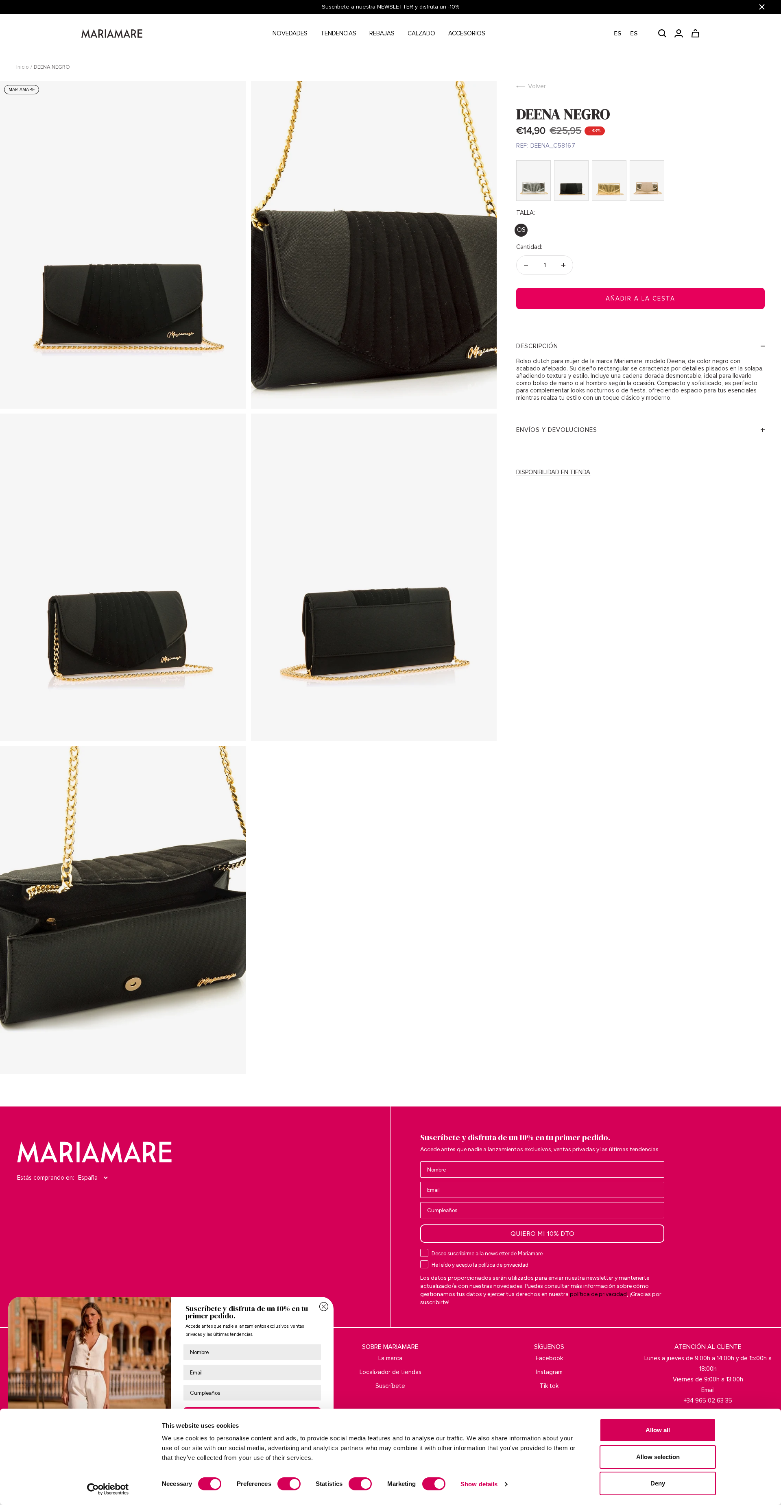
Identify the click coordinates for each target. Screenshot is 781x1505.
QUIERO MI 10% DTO (542, 1233)
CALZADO (421, 33)
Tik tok (549, 1386)
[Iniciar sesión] (678, 33)
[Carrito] (695, 33)
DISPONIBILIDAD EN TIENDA (553, 472)
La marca (390, 1358)
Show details (478, 1484)
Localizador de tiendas (390, 1372)
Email (708, 1390)
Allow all (658, 1430)
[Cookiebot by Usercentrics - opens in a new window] (108, 1489)
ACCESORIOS (466, 33)
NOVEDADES (290, 33)
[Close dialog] (323, 1306)
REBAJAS (382, 33)
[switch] (289, 1483)
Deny (657, 1483)
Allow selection (658, 1456)
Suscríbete (390, 1386)
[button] (630, 33)
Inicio (22, 67)
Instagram (549, 1372)
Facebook (549, 1358)
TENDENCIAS (338, 33)
